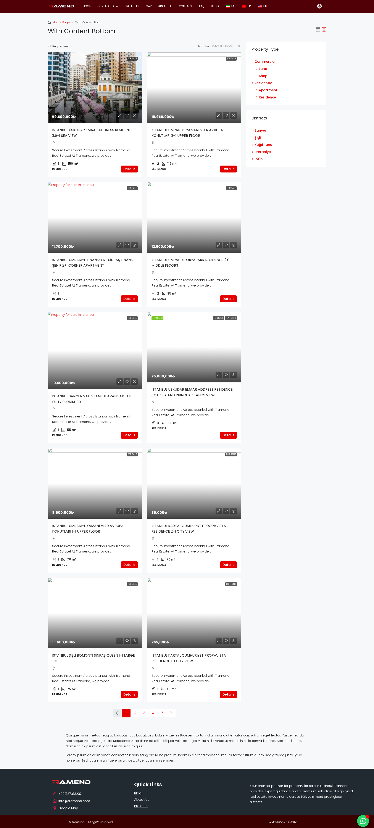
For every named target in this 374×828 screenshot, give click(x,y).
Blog (215, 6)
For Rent (231, 454)
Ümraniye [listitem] (263, 152)
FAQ (202, 6)
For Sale (132, 58)
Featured (231, 318)
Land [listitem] (263, 68)
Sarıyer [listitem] (260, 130)
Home (87, 6)
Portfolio (106, 6)
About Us (141, 799)
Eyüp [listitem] (259, 159)
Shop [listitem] (263, 76)
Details (129, 169)
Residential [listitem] (264, 83)
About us (165, 6)
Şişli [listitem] (258, 137)
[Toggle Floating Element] (363, 821)
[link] (95, 87)
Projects (132, 6)
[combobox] (225, 46)
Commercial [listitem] (265, 61)
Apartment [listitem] (268, 90)
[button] (318, 30)
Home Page (61, 22)
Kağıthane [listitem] (263, 144)
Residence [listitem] (267, 97)
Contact (186, 6)
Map (149, 6)
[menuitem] (319, 6)
